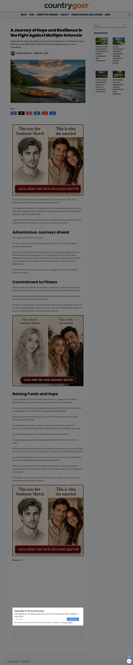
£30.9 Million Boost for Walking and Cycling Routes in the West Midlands (118, 87)
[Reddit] (45, 113)
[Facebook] (14, 113)
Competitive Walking (47, 14)
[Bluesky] (52, 113)
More (107, 14)
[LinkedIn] (37, 113)
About (24, 14)
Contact (64, 14)
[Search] (129, 15)
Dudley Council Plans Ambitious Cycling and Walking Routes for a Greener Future (118, 55)
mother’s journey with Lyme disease (52, 457)
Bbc (21, 560)
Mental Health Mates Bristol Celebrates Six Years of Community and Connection (101, 54)
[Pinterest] (29, 113)
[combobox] (108, 26)
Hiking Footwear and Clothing (87, 14)
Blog (32, 14)
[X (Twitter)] (21, 113)
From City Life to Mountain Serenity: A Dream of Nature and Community (101, 86)
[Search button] (124, 25)
